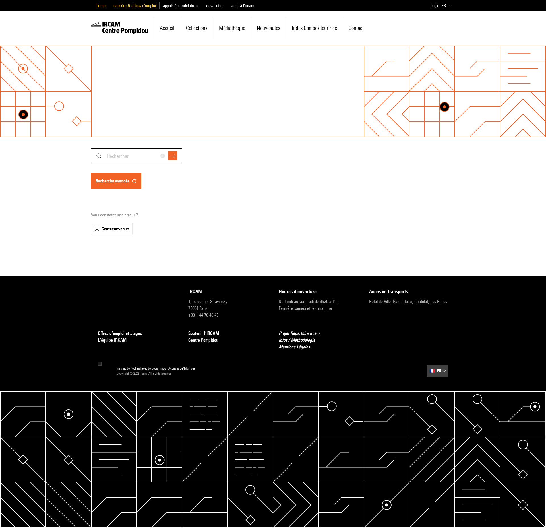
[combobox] (136, 156)
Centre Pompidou (203, 340)
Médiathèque (232, 28)
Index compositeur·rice (314, 28)
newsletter (215, 5)
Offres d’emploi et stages (120, 333)
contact (356, 28)
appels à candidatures (181, 5)
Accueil (167, 28)
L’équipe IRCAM (112, 340)
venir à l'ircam (242, 5)
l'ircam (101, 5)
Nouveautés (268, 28)
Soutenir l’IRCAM (203, 333)
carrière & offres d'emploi (134, 5)
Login (434, 5)
